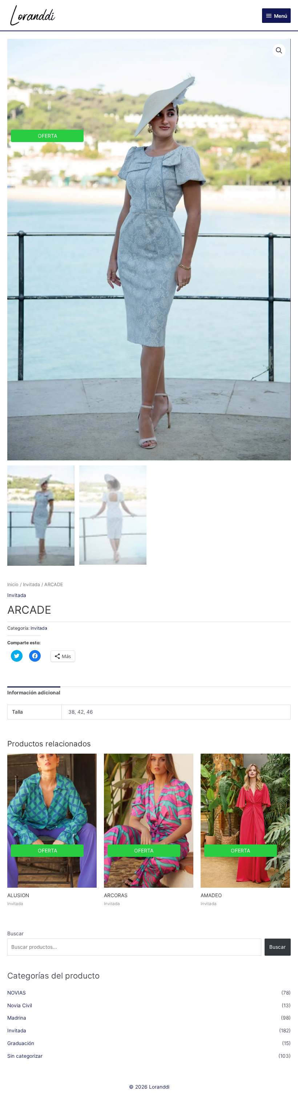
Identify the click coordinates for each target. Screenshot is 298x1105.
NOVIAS (16, 993)
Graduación (20, 1043)
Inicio (13, 584)
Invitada (31, 584)
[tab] (33, 692)
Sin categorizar (25, 1056)
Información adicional (33, 692)
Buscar (15, 933)
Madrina (16, 1018)
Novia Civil (19, 1005)
